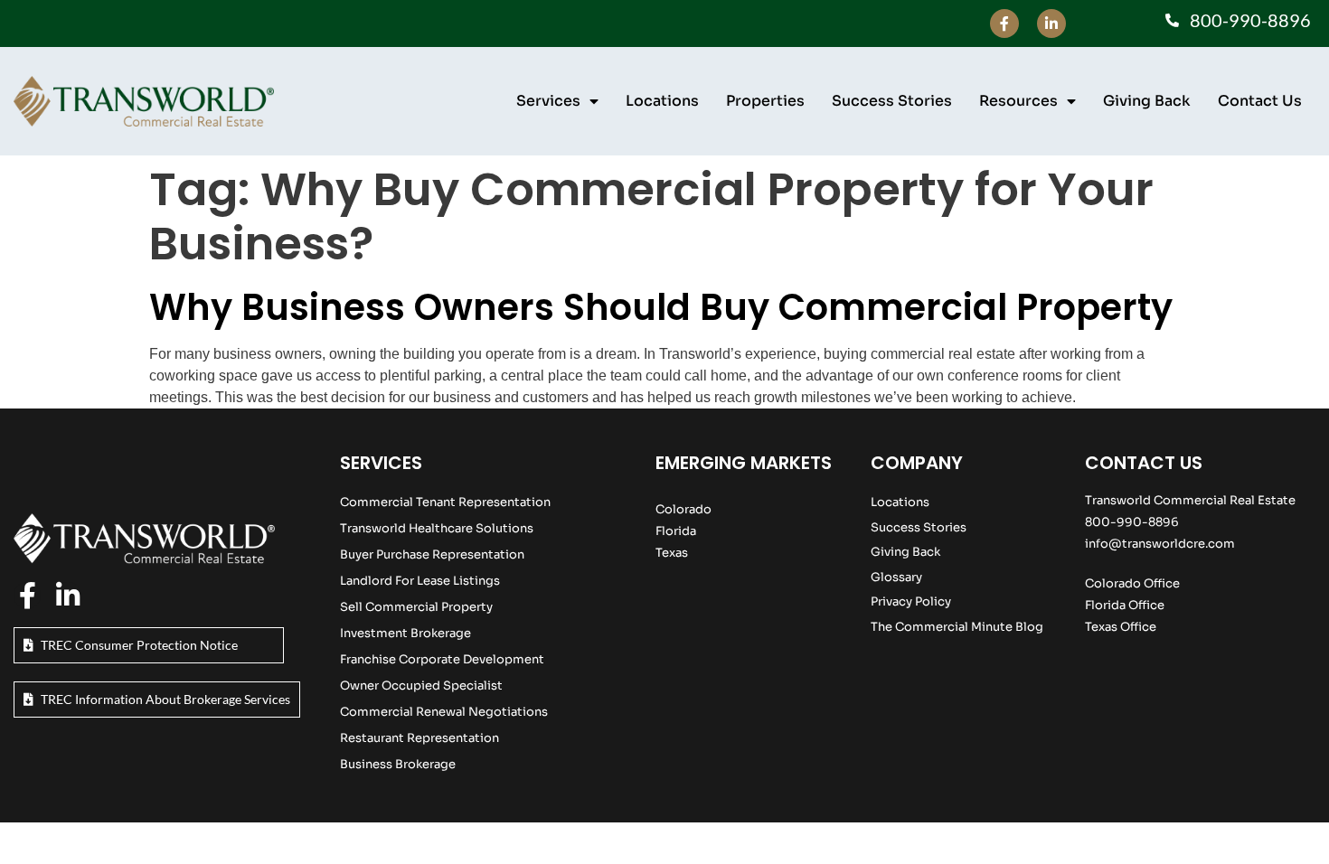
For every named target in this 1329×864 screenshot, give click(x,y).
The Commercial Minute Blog (957, 626)
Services (548, 100)
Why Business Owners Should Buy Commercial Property (661, 307)
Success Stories (892, 100)
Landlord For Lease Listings (420, 580)
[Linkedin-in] (1051, 23)
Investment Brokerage (405, 633)
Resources (1018, 100)
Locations (662, 100)
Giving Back (1147, 100)
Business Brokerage (398, 764)
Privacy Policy (911, 601)
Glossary (896, 577)
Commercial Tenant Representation (445, 502)
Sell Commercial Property (416, 607)
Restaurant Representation (419, 738)
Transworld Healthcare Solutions (436, 528)
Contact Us (1260, 100)
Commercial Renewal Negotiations (444, 711)
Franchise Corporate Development (442, 659)
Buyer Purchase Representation (432, 554)
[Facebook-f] (1004, 23)
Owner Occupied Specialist (421, 685)
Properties (765, 100)
